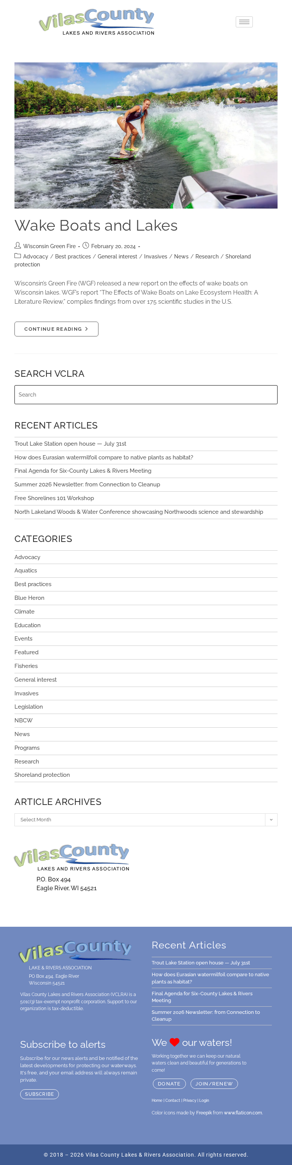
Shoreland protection (42, 774)
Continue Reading (61, 327)
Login (204, 1100)
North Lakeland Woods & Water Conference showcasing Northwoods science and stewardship (138, 511)
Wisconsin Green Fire (49, 246)
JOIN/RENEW (214, 1084)
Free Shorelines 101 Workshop (54, 498)
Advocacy (35, 256)
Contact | (173, 1100)
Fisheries (26, 666)
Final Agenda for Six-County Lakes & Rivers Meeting (82, 470)
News (181, 256)
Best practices (73, 256)
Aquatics (25, 570)
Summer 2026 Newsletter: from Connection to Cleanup (87, 484)
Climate (24, 611)
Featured (26, 652)
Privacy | (190, 1100)
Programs (27, 747)
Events (23, 638)
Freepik (204, 1113)
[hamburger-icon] (244, 21)
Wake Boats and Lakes (96, 225)
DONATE (169, 1084)
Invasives (155, 256)
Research (207, 256)
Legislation (28, 706)
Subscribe (39, 1094)
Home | (158, 1100)
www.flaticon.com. (243, 1113)
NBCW (23, 720)
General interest (117, 256)
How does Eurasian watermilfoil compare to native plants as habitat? (104, 457)
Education (27, 625)
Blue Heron (29, 597)
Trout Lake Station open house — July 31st (70, 443)
